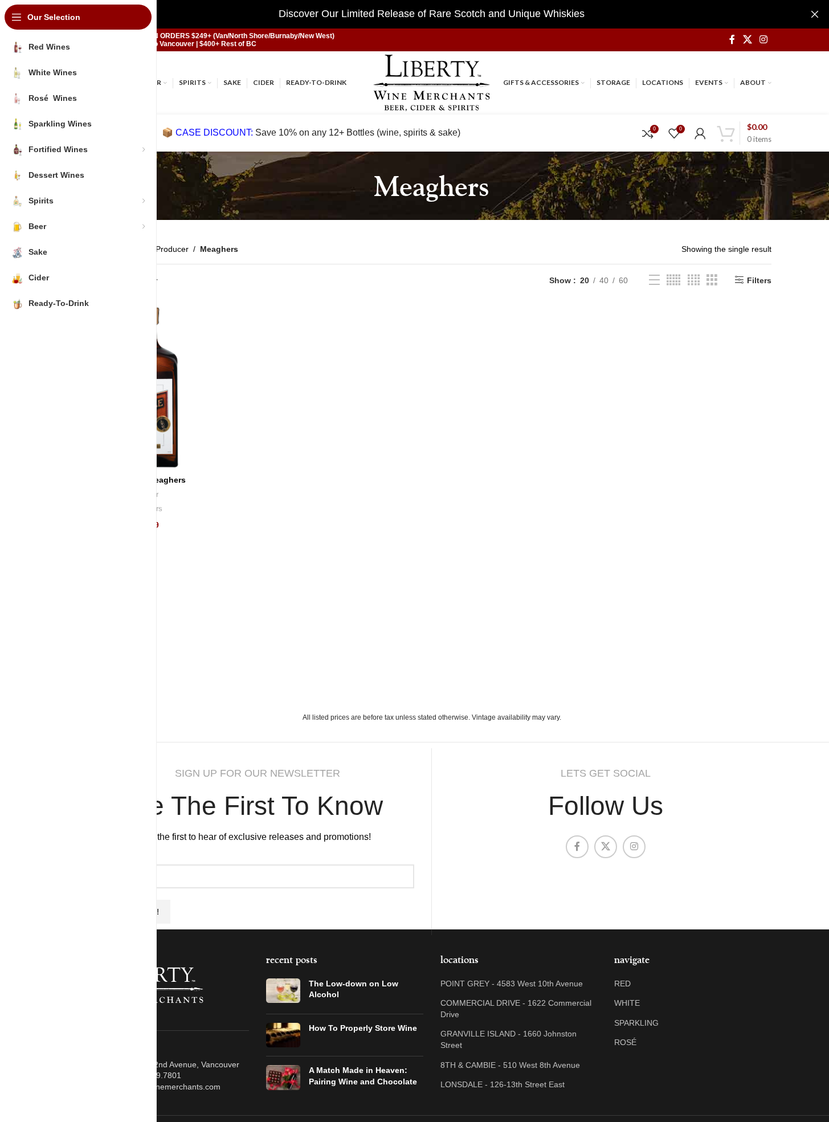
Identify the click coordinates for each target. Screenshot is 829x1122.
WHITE (627, 1002)
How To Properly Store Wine (363, 1028)
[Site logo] (431, 82)
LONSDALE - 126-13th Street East (502, 1084)
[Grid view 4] (694, 280)
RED (622, 983)
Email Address (126, 855)
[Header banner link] (431, 14)
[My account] (700, 133)
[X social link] (747, 39)
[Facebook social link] (732, 39)
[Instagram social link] (763, 39)
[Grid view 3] (712, 280)
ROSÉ (625, 1042)
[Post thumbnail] (283, 991)
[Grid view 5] (673, 280)
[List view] (654, 280)
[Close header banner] (815, 14)
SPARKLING (636, 1022)
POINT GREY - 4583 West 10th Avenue (511, 983)
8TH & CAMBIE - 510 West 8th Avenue (510, 1065)
